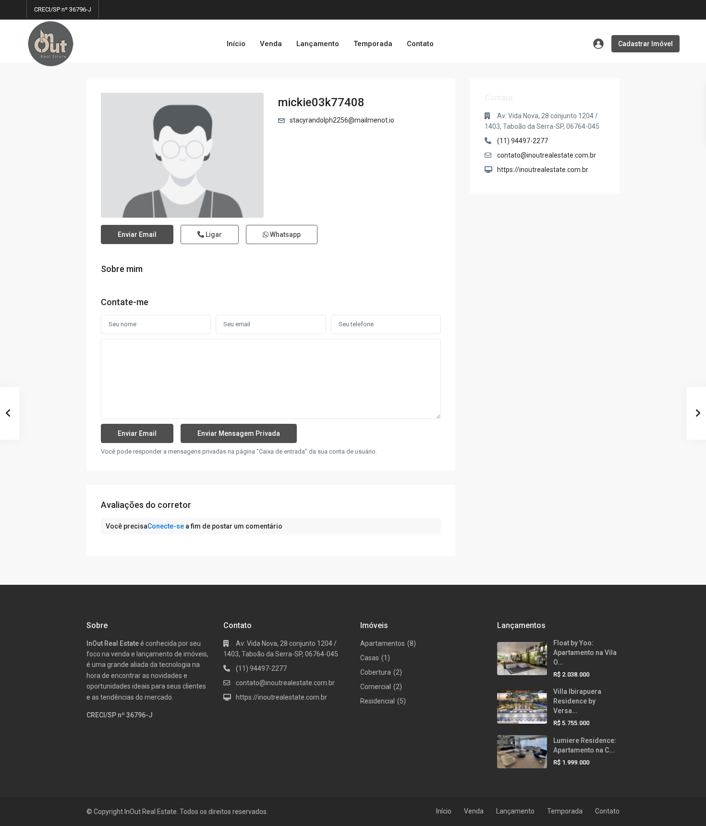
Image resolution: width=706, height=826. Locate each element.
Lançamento (317, 43)
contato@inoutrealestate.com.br (546, 155)
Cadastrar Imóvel (645, 44)
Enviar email (137, 234)
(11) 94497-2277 (522, 141)
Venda (271, 43)
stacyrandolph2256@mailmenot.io (342, 120)
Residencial (377, 701)
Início (236, 43)
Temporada (372, 43)
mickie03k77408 (321, 102)
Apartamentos (382, 643)
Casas (369, 658)
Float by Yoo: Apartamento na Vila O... (585, 652)
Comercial (375, 686)
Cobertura (375, 672)
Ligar (213, 234)
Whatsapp (284, 234)
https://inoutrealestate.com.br (542, 169)
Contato (420, 43)
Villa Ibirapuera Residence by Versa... (577, 701)
